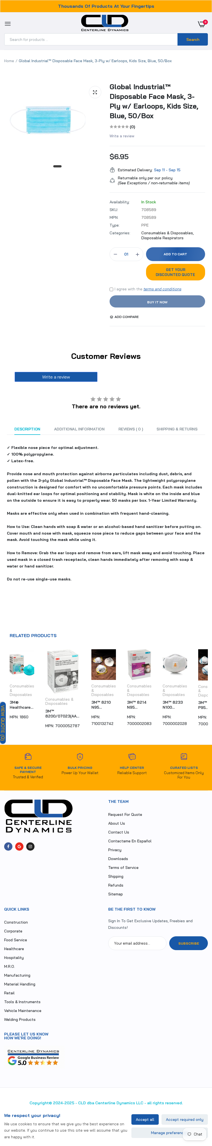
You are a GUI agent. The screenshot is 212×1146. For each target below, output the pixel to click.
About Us (116, 823)
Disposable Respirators (162, 237)
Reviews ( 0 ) (130, 429)
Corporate (13, 931)
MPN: (114, 217)
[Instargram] (30, 846)
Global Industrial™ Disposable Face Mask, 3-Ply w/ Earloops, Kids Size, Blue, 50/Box (154, 101)
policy (167, 177)
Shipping (115, 876)
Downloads (118, 858)
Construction (16, 922)
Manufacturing (17, 975)
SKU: (114, 209)
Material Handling (19, 984)
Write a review (122, 136)
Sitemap (115, 894)
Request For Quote (125, 814)
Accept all (145, 1119)
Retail (9, 992)
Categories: (120, 232)
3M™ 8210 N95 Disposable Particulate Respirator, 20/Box (102, 705)
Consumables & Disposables (59, 701)
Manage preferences (169, 1132)
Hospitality (14, 957)
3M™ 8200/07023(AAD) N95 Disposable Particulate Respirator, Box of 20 (62, 714)
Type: (115, 225)
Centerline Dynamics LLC (119, 1102)
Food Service (15, 939)
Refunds (115, 885)
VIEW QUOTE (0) (3, 723)
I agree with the (148, 288)
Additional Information (79, 429)
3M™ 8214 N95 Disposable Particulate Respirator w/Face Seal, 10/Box (139, 705)
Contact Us (118, 832)
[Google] (19, 846)
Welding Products (20, 1019)
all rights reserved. (165, 1102)
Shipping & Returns (177, 429)
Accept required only (184, 1119)
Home (9, 60)
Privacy (114, 849)
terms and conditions (162, 288)
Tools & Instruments (22, 1001)
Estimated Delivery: (135, 169)
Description (27, 429)
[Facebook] (8, 846)
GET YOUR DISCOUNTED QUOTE (175, 272)
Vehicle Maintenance (22, 1010)
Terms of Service (123, 867)
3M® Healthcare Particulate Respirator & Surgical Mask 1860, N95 (22, 705)
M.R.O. (9, 966)
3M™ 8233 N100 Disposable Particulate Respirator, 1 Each (174, 705)
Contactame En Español (130, 841)
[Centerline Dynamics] (105, 24)
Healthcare (14, 948)
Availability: (120, 201)
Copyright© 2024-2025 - (53, 1102)
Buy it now (157, 302)
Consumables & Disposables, (167, 232)
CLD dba (86, 1102)
